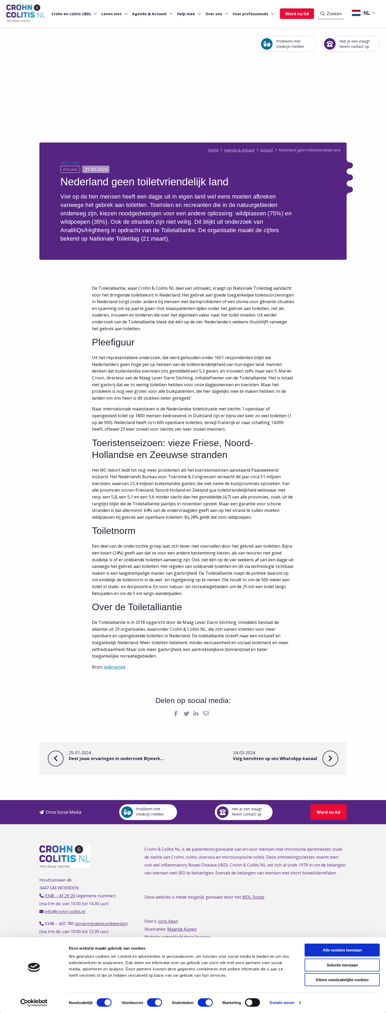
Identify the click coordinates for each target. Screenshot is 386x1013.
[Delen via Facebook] (177, 713)
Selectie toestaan (342, 965)
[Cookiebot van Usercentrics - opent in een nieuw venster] (34, 1003)
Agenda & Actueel (149, 13)
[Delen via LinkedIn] (197, 713)
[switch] (154, 1002)
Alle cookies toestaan (342, 950)
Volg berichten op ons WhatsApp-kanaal (280, 756)
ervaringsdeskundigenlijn (101, 924)
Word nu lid (297, 14)
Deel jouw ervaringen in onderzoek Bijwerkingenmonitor (116, 756)
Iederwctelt (115, 667)
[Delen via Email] (206, 713)
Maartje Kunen (182, 929)
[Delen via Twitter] (187, 713)
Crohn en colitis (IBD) (71, 13)
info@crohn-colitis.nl (65, 911)
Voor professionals (250, 13)
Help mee (186, 13)
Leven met (111, 13)
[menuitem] (72, 14)
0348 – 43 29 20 (60, 896)
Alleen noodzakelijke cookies (342, 980)
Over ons (213, 13)
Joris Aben (168, 921)
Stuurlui (202, 937)
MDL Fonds (253, 897)
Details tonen (282, 1002)
